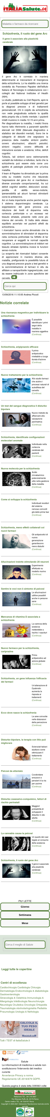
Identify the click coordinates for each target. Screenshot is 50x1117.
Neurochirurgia (36, 1001)
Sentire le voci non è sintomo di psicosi (22, 588)
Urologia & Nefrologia (27, 1011)
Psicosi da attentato (12, 771)
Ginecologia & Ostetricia (13, 997)
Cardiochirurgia (8, 987)
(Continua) (36, 334)
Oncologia (29, 1004)
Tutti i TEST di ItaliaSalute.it (15, 1040)
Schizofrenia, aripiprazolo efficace (19, 346)
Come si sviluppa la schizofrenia (19, 499)
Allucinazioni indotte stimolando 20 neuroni (25, 561)
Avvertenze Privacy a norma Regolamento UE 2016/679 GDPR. (21, 1076)
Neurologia (6, 1004)
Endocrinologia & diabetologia (31, 990)
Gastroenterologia (10, 994)
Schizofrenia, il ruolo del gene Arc (19, 860)
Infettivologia (20, 1001)
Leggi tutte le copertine (16, 969)
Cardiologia (23, 987)
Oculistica (18, 1004)
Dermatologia (7, 990)
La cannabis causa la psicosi (17, 833)
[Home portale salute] (25, 14)
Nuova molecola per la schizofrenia (20, 468)
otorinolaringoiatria (26, 1008)
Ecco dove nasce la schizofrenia (18, 712)
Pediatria (42, 1008)
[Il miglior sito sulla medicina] (11, 1061)
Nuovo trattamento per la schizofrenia (21, 374)
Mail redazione (39, 1101)
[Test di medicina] (19, 1037)
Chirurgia (36, 987)
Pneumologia (7, 1011)
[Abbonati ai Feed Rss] (8, 1054)
